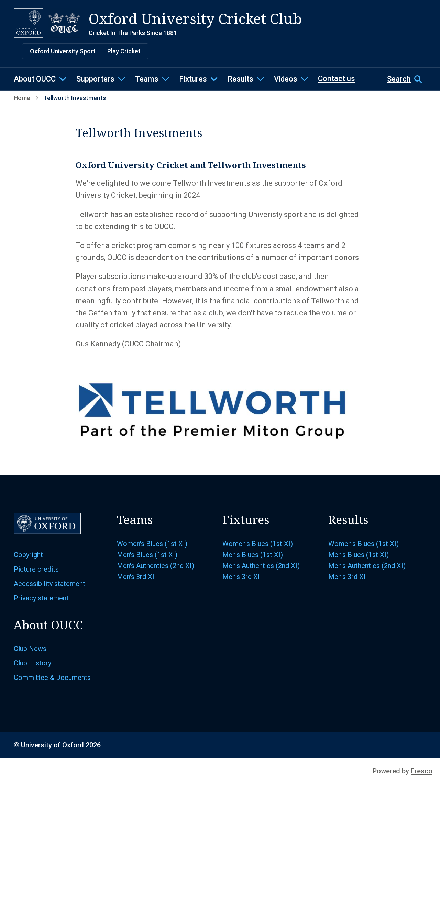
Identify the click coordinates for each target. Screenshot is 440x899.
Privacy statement (41, 598)
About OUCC (35, 79)
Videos (285, 79)
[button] (406, 79)
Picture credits (36, 569)
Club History (32, 663)
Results (240, 79)
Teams (146, 79)
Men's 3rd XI (135, 577)
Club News (30, 649)
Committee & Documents (52, 677)
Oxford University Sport (63, 51)
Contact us (336, 78)
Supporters (95, 79)
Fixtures (193, 79)
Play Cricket (124, 51)
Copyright (28, 555)
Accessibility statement (49, 584)
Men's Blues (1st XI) (147, 555)
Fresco (421, 771)
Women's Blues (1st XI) (152, 544)
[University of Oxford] (28, 23)
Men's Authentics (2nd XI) (155, 566)
